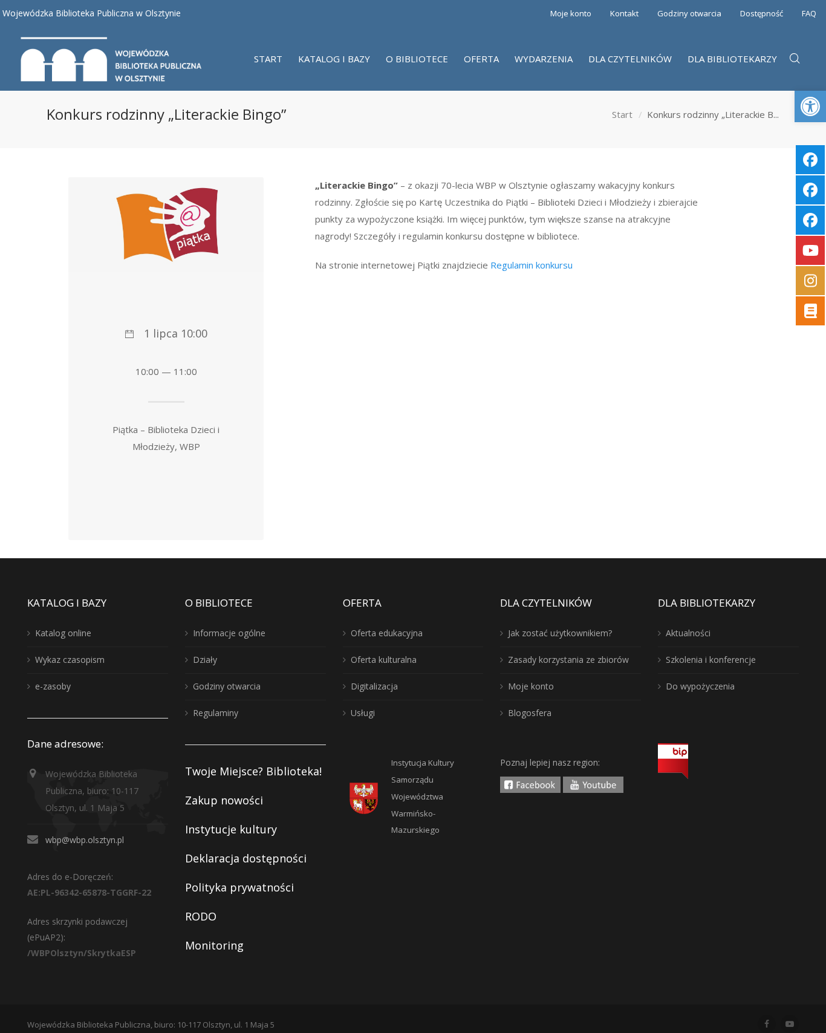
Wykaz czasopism (70, 659)
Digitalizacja (374, 686)
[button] (810, 106)
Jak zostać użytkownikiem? (560, 633)
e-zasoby (53, 686)
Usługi (363, 713)
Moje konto (570, 13)
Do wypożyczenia (700, 686)
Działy (205, 659)
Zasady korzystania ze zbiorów (568, 659)
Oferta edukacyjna (387, 633)
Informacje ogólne (229, 633)
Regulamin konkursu (531, 265)
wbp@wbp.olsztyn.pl (84, 840)
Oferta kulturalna (384, 659)
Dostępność (761, 13)
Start (622, 114)
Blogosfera (529, 713)
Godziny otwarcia (689, 13)
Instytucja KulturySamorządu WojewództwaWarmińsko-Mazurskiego (422, 796)
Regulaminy (215, 713)
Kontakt (624, 13)
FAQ (809, 13)
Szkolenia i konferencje (711, 659)
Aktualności (688, 633)
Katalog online (63, 633)
